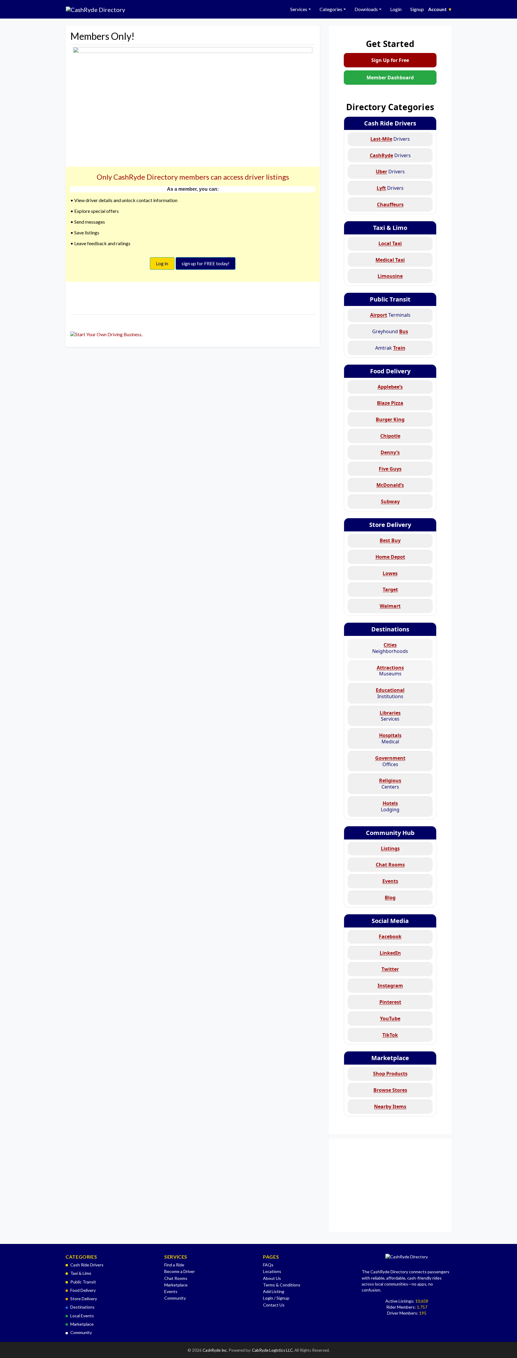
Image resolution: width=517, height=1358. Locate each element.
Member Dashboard (390, 77)
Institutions (390, 693)
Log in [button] (162, 263)
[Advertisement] (390, 1185)
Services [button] (298, 9)
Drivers (390, 139)
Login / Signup (276, 1298)
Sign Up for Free (390, 60)
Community (81, 1332)
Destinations (390, 629)
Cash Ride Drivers (390, 123)
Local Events (82, 1315)
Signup (417, 9)
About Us (272, 1278)
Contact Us (274, 1304)
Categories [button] (331, 9)
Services (390, 716)
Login (396, 9)
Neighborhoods (390, 648)
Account (439, 9)
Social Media (390, 921)
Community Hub (390, 833)
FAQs (268, 1264)
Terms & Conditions (281, 1284)
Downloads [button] (366, 9)
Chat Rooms (175, 1278)
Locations (272, 1271)
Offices (390, 761)
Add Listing (273, 1291)
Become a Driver (179, 1271)
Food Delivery (390, 371)
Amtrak (390, 348)
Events (170, 1291)
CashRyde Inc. (216, 1350)
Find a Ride (174, 1264)
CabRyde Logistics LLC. (273, 1350)
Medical (390, 738)
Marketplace (390, 1058)
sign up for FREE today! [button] (205, 263)
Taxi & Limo (390, 228)
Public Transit (390, 299)
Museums (390, 670)
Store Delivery (390, 525)
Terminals (390, 315)
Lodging (390, 806)
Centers (390, 783)
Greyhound (390, 331)
